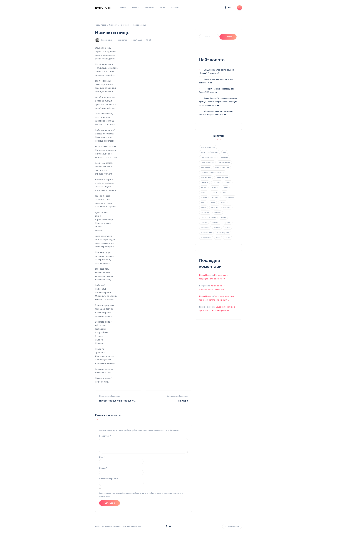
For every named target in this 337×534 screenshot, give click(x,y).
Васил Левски (224, 162)
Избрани (135, 7)
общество (205, 212)
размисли (205, 228)
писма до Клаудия (208, 218)
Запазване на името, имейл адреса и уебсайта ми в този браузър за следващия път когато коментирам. (141, 495)
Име (102, 457)
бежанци (204, 182)
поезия (204, 223)
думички (215, 187)
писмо (223, 218)
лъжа (213, 202)
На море (183, 400)
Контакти (175, 7)
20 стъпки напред (208, 147)
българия (216, 182)
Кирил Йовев (106, 40)
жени (226, 187)
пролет (228, 223)
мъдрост (227, 207)
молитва (214, 207)
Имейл (103, 468)
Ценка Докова (222, 177)
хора (218, 238)
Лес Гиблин (205, 167)
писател (217, 212)
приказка (215, 223)
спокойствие (206, 233)
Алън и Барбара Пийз (209, 152)
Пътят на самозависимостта (212, 172)
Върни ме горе (233, 526)
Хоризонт (149, 7)
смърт (227, 228)
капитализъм (229, 197)
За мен (163, 7)
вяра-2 (204, 187)
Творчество (122, 40)
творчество (206, 238)
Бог (224, 152)
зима (224, 192)
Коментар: (105, 436)
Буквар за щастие (208, 157)
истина (204, 197)
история (215, 197)
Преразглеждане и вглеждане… (117, 400)
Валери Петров (207, 162)
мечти (203, 207)
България (224, 157)
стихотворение (223, 233)
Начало (123, 7)
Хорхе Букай (206, 177)
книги (203, 202)
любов (223, 202)
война (228, 182)
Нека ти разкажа (222, 167)
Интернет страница (108, 479)
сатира (217, 228)
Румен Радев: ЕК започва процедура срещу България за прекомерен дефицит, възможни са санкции (218, 101)
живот (203, 192)
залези (214, 192)
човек (227, 238)
